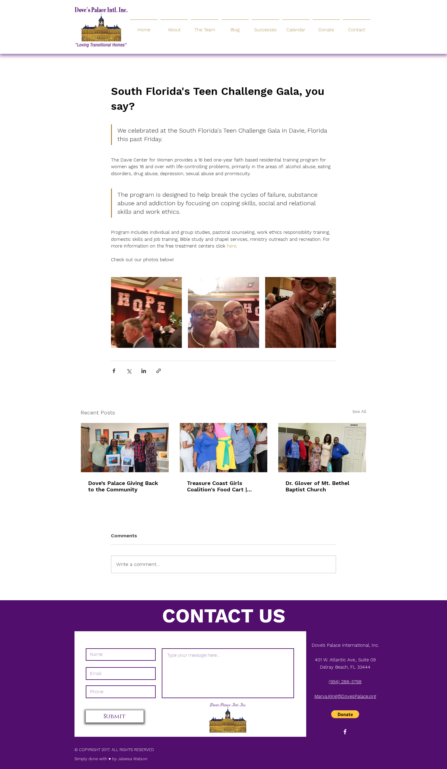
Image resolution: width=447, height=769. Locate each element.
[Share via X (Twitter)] (129, 371)
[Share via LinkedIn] (144, 371)
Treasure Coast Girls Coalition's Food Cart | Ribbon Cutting (217, 486)
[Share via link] (158, 371)
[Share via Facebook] (114, 371)
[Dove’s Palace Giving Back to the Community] (125, 447)
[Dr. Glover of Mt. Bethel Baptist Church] (322, 447)
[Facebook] (344, 731)
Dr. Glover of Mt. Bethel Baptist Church (317, 486)
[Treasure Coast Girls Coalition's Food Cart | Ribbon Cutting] (224, 447)
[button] (345, 714)
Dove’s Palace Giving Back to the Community (123, 486)
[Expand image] (146, 312)
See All (359, 411)
